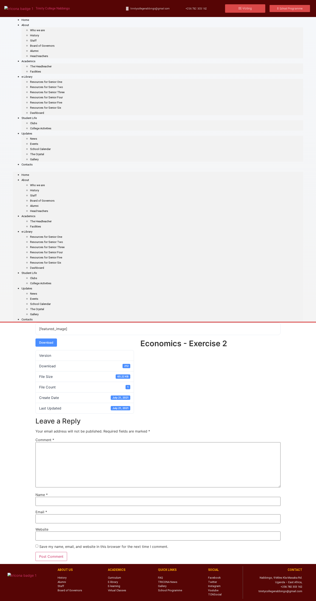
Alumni (34, 51)
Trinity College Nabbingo (52, 8)
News (33, 138)
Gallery (34, 159)
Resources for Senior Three (47, 92)
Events (34, 143)
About (25, 25)
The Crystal (37, 154)
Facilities (35, 71)
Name (41, 494)
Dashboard (37, 112)
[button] (158, 169)
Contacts (27, 164)
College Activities (40, 128)
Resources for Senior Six (45, 107)
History (34, 35)
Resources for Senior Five (46, 102)
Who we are (37, 30)
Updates (26, 133)
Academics (28, 61)
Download (46, 342)
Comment (44, 440)
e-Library (26, 76)
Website (41, 529)
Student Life (29, 118)
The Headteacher (41, 66)
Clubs (33, 123)
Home (25, 20)
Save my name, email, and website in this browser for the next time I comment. (103, 546)
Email (41, 512)
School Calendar (40, 149)
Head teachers (39, 56)
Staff (33, 40)
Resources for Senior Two (46, 87)
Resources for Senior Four (46, 97)
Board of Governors (42, 45)
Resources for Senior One (46, 81)
